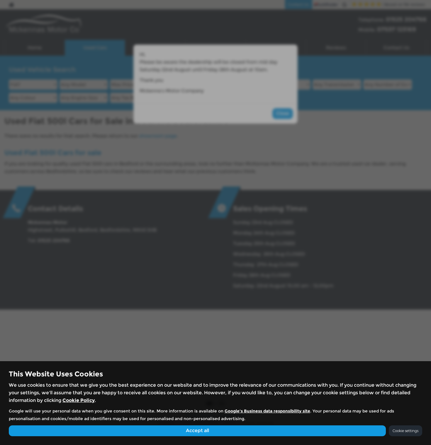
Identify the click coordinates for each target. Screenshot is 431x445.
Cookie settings (405, 431)
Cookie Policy (78, 400)
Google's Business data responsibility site (267, 411)
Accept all (197, 430)
